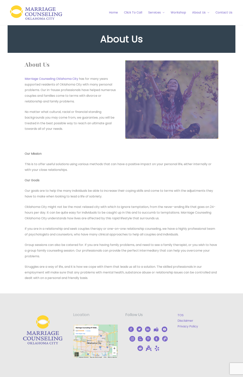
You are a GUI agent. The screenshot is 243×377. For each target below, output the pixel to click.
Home (113, 12)
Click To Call (133, 12)
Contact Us (223, 12)
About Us (199, 12)
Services (154, 12)
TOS (181, 315)
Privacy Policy (188, 326)
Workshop (178, 12)
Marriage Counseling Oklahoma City (51, 79)
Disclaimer (185, 320)
